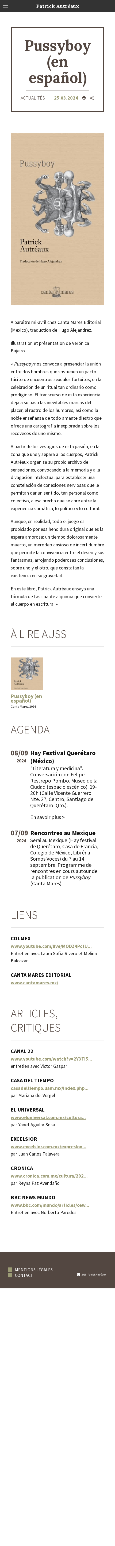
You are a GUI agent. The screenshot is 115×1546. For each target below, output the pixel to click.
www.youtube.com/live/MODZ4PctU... (51, 946)
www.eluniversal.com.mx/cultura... (48, 1117)
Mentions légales (34, 1269)
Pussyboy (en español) (26, 698)
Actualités (33, 98)
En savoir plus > (47, 817)
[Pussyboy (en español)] (57, 218)
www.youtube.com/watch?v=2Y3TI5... (51, 1059)
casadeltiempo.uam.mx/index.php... (50, 1088)
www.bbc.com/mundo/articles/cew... (50, 1205)
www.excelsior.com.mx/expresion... (48, 1146)
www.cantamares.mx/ (34, 983)
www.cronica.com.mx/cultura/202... (49, 1176)
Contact (24, 1275)
